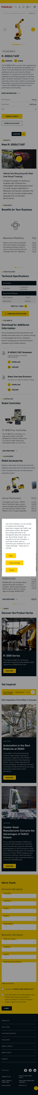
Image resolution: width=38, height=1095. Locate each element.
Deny (11, 556)
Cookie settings (14, 563)
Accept (11, 570)
